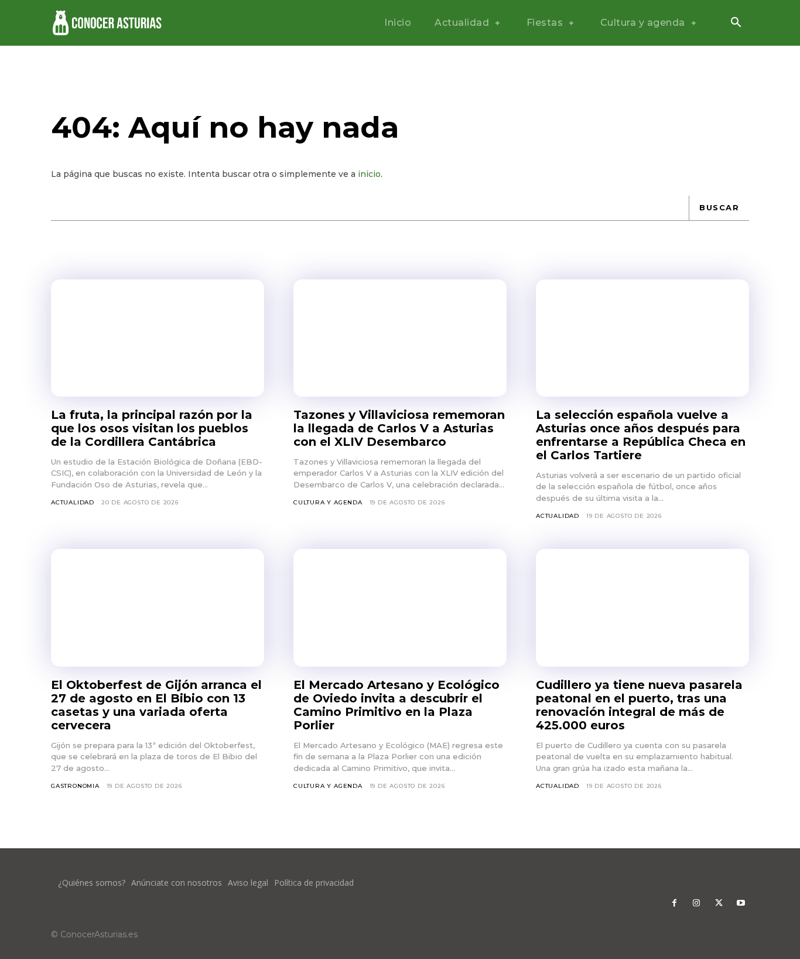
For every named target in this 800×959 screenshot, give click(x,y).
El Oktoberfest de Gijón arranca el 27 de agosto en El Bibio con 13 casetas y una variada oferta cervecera (156, 705)
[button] (735, 23)
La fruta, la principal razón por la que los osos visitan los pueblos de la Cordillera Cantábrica (151, 428)
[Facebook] (674, 903)
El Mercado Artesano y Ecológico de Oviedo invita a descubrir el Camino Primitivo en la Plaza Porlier (396, 705)
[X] (718, 903)
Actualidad (72, 502)
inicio (369, 174)
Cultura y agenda (328, 502)
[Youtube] (741, 903)
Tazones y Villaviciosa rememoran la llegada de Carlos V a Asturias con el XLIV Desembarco (399, 428)
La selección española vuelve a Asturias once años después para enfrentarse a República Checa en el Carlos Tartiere (641, 435)
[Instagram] (696, 903)
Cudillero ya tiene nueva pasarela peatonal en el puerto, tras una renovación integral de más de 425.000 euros (639, 705)
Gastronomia (75, 786)
